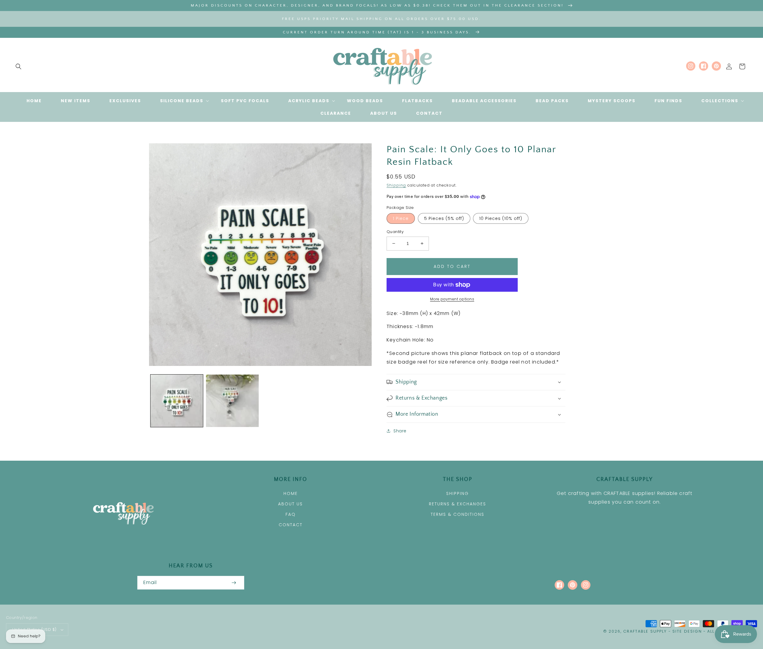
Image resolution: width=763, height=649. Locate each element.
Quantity (395, 232)
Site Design (687, 631)
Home (290, 493)
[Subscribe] (233, 583)
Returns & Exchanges (457, 504)
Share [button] (400, 431)
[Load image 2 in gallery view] (232, 401)
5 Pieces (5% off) (444, 218)
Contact (291, 525)
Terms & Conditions (457, 514)
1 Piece (401, 218)
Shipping (396, 185)
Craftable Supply (645, 631)
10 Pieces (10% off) (500, 218)
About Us (290, 504)
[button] (18, 66)
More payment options (452, 299)
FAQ (291, 514)
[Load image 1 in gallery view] (177, 401)
